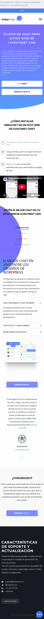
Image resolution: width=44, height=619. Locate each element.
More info (24, 5)
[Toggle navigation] (40, 19)
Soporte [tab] (22, 233)
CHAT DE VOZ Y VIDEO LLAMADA (16, 325)
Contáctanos (10, 601)
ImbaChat (9, 591)
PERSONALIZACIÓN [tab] (21, 244)
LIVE (22, 84)
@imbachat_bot (11, 585)
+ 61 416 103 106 (11, 588)
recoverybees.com (22, 450)
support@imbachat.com (14, 582)
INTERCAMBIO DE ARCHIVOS (14, 332)
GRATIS (22, 513)
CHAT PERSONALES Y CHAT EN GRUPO (18, 303)
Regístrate (10, 164)
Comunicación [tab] (22, 228)
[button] (20, 457)
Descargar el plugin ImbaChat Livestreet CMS (22, 143)
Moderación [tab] (22, 239)
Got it (22, 10)
